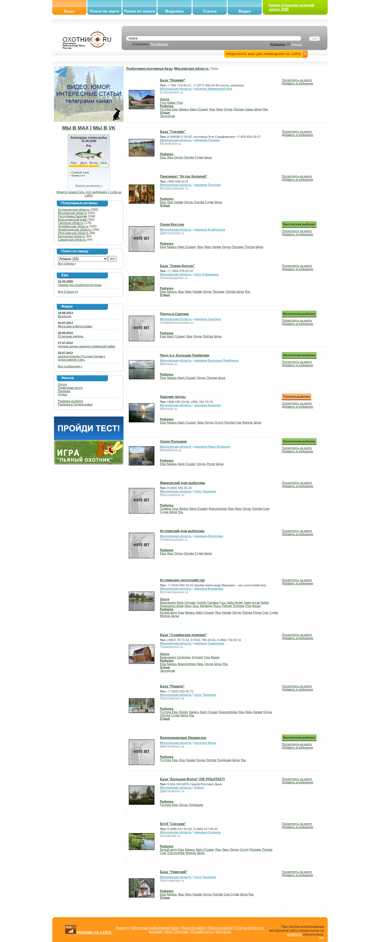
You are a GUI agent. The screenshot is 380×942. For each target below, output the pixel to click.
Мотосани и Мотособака (75, 326)
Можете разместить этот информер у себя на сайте (88, 193)
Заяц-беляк (235, 602)
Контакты (223, 932)
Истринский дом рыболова (182, 531)
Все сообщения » (70, 366)
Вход (321, 937)
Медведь (206, 605)
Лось (195, 605)
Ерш (175, 109)
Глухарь (190, 602)
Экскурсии (167, 116)
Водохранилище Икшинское (183, 738)
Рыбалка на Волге (70, 401)
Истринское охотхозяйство (182, 580)
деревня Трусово (207, 184)
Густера (165, 109)
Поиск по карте (104, 11)
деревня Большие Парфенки (216, 360)
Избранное (277, 44)
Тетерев (238, 605)
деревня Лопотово (208, 536)
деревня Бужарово (208, 588)
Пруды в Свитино (174, 314)
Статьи (210, 11)
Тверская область (70, 223)
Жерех (184, 508)
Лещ (212, 109)
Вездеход (64, 316)
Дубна (199, 787)
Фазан (256, 605)
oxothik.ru (294, 934)
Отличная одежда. (71, 336)
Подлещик (224, 760)
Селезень (184, 657)
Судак (199, 157)
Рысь (217, 605)
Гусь (163, 102)
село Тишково (205, 491)
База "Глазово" (173, 132)
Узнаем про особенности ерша (79, 284)
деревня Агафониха (209, 229)
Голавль (165, 508)
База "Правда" (172, 686)
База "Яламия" (172, 80)
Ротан (211, 463)
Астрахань (159, 44)
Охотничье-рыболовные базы (155, 928)
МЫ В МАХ (75, 128)
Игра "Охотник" (177, 932)
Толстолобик (176, 852)
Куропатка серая (172, 605)
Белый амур (168, 612)
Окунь (228, 109)
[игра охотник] (89, 463)
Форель (247, 422)
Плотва (238, 109)
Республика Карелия (72, 216)
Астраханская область (74, 209)
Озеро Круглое (172, 224)
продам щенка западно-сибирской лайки (86, 346)
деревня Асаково (207, 405)
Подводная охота (70, 387)
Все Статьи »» (68, 291)
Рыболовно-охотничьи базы (149, 69)
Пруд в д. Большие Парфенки (184, 355)
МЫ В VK (104, 128)
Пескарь (238, 246)
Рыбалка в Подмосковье (75, 404)
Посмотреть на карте (297, 80)
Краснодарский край (72, 219)
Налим (178, 202)
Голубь (201, 602)
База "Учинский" (173, 872)
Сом (238, 422)
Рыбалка (64, 391)
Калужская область (71, 236)
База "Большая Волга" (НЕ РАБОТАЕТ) (192, 779)
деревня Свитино (207, 319)
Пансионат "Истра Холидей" (183, 176)
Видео (244, 11)
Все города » (67, 263)
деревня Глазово (207, 140)
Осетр (218, 422)
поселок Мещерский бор (213, 88)
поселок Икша (205, 742)
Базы (69, 11)
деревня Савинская (209, 643)
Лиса (187, 605)
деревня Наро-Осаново (212, 446)
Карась (184, 109)
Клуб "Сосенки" (173, 824)
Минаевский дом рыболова (182, 483)
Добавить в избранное (297, 83)
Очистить (296, 44)
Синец (249, 109)
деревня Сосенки (207, 832)
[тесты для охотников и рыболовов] (89, 438)
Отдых (62, 394)
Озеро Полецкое (173, 441)
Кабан (171, 102)
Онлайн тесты (202, 932)
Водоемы (174, 11)
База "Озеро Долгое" (177, 266)
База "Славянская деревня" (183, 635)
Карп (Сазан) (199, 109)
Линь (219, 109)
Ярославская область (73, 233)
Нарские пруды (173, 397)
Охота (62, 384)
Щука (258, 109)
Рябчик (227, 605)
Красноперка (218, 508)
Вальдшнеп (168, 602)
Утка (179, 102)
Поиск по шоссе (139, 11)
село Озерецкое (206, 274)
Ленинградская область (74, 229)
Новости (122, 928)
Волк (180, 602)
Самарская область (72, 239)
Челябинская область (73, 226)
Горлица (213, 602)
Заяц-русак (252, 602)
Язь (265, 109)
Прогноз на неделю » (88, 185)
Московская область (72, 213)
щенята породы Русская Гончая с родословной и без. (81, 358)
